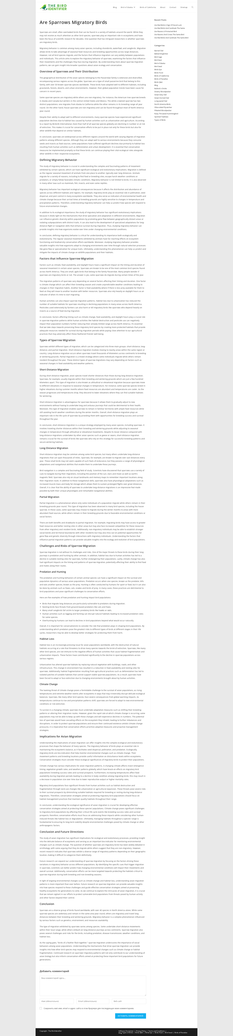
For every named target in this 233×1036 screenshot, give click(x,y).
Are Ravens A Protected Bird (165, 31)
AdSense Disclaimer (126, 1031)
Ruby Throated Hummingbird (166, 113)
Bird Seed (158, 66)
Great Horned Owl (161, 98)
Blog (156, 85)
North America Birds (162, 104)
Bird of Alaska (159, 63)
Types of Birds (160, 120)
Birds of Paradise (161, 79)
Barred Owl (158, 50)
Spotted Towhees (161, 117)
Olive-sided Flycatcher (163, 107)
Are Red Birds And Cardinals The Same (169, 28)
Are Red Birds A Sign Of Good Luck (168, 25)
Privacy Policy (141, 1031)
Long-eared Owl (160, 101)
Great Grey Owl (160, 94)
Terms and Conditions (156, 1031)
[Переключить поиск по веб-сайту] (192, 7)
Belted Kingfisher (161, 53)
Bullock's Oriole (160, 88)
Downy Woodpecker (162, 91)
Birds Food (158, 72)
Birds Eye (158, 69)
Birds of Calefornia (161, 76)
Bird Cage (158, 57)
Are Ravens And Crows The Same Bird (169, 34)
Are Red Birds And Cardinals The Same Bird (171, 37)
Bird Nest (158, 60)
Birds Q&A (158, 82)
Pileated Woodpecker (163, 110)
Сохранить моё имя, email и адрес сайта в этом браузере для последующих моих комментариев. (89, 1008)
